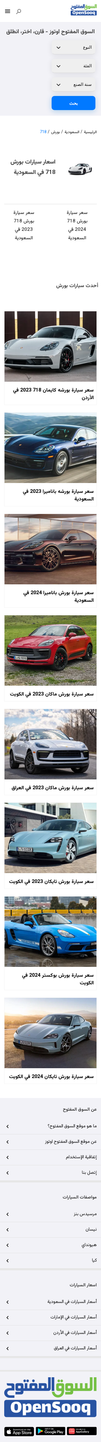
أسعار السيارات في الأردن (75, 1332)
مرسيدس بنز (85, 1214)
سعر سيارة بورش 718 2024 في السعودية (77, 225)
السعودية (72, 132)
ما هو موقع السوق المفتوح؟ (72, 1126)
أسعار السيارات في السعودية (72, 1301)
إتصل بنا (89, 1172)
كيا (94, 1260)
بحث (73, 103)
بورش (55, 132)
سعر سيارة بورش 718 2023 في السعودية (23, 225)
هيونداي (89, 1245)
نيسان (91, 1229)
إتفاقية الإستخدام (81, 1157)
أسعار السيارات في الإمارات (73, 1317)
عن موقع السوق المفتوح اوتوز (71, 1141)
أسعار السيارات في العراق (75, 1348)
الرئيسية (90, 132)
